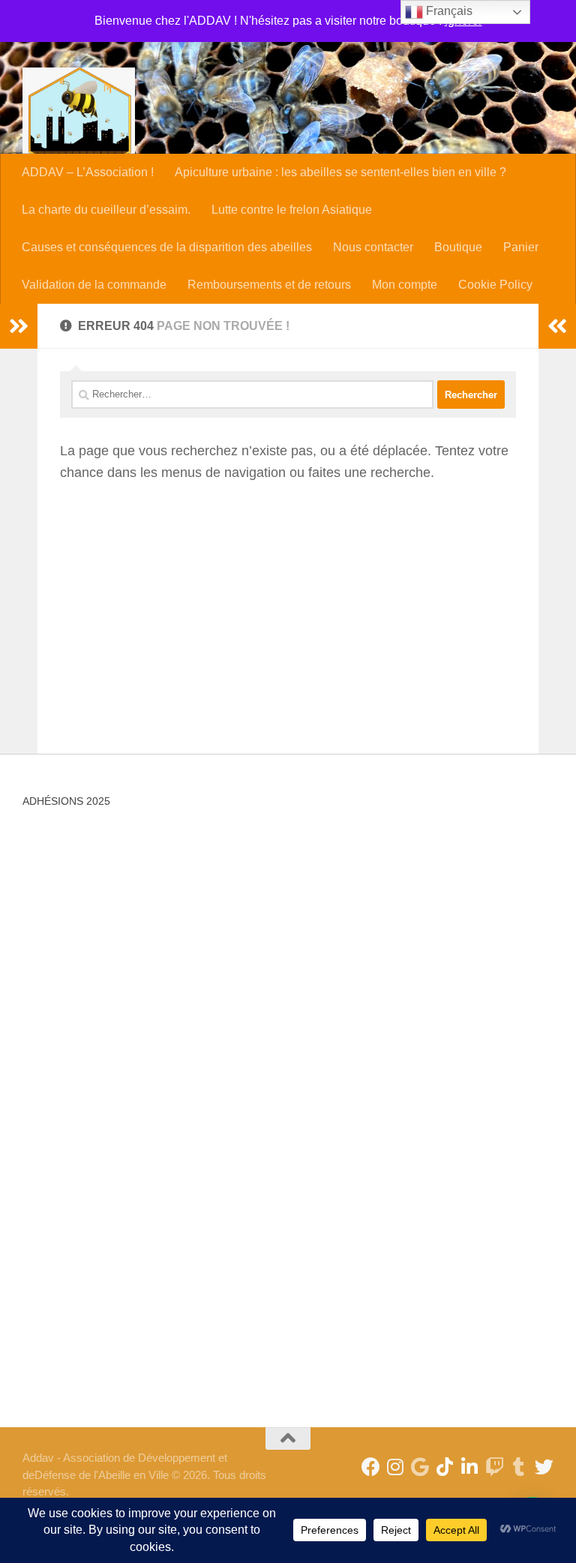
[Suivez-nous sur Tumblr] (519, 1466)
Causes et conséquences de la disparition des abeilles (167, 247)
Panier (520, 247)
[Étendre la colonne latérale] (19, 326)
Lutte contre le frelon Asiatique (292, 209)
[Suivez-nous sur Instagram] (395, 1466)
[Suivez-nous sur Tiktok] (445, 1466)
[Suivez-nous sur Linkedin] (469, 1466)
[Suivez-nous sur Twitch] (494, 1466)
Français (447, 10)
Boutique (458, 247)
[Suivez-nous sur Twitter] (544, 1466)
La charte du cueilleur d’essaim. (106, 209)
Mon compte (404, 284)
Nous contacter (373, 247)
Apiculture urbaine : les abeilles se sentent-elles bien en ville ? (340, 172)
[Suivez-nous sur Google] (420, 1466)
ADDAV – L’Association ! (88, 172)
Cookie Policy (495, 284)
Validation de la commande (94, 284)
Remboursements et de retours (269, 284)
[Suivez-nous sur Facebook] (371, 1466)
